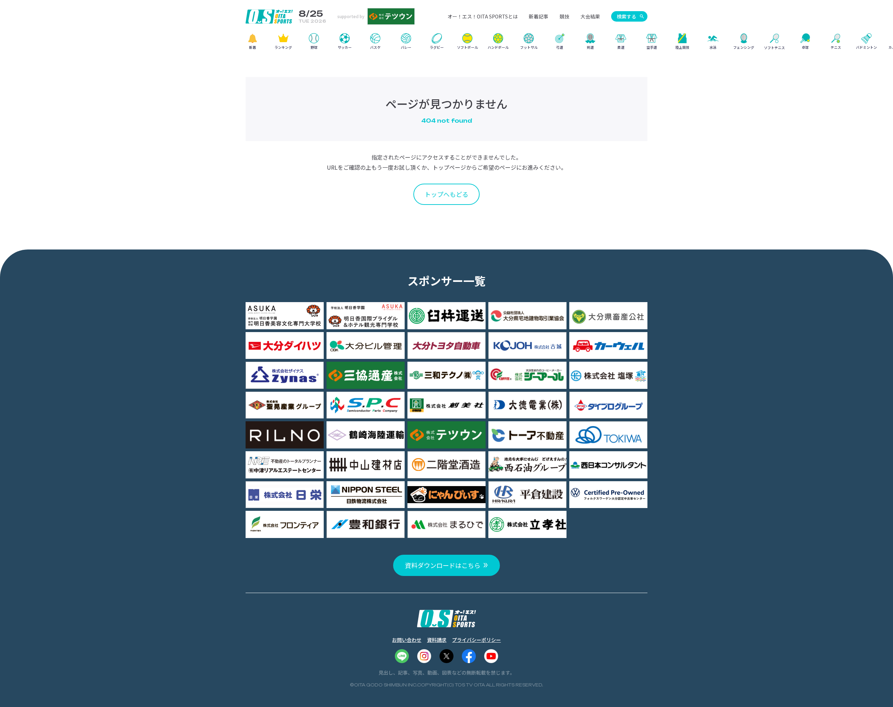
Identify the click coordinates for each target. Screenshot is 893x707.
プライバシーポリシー (476, 639)
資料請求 (436, 639)
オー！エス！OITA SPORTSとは (483, 16)
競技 (564, 16)
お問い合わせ (406, 639)
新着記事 (538, 16)
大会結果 (590, 16)
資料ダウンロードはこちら (442, 565)
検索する (626, 16)
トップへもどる (446, 194)
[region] (446, 43)
